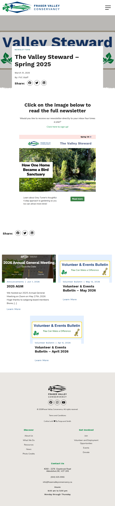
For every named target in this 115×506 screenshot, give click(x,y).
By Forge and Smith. (63, 421)
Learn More (14, 309)
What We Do (29, 440)
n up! (65, 126)
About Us (29, 435)
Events (86, 448)
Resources (29, 444)
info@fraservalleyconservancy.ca (57, 482)
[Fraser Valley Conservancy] (57, 392)
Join (86, 435)
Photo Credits (29, 453)
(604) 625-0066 (58, 477)
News (28, 449)
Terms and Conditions (57, 415)
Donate (86, 452)
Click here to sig (55, 126)
